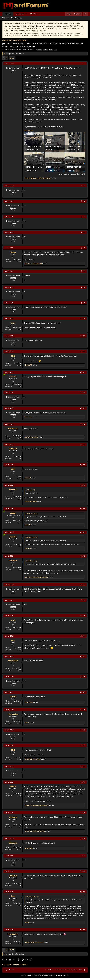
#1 (84, 63)
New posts (20, 14)
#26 (84, 636)
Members (34, 14)
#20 (84, 509)
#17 (84, 444)
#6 (84, 248)
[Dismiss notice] (85, 23)
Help (80, 970)
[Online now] (3, 374)
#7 (84, 271)
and (33, 264)
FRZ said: (29, 490)
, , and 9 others (38, 178)
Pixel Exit (31, 975)
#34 (84, 782)
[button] (26, 14)
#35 (84, 813)
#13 (84, 372)
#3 (84, 201)
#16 (84, 424)
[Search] (85, 14)
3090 (39, 49)
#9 (84, 303)
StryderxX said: (31, 896)
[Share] (81, 63)
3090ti (45, 49)
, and (36, 577)
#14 (84, 392)
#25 (84, 616)
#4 (84, 217)
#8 (84, 287)
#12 (84, 351)
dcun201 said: (30, 561)
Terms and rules (60, 970)
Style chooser (9, 970)
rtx (55, 49)
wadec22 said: (31, 514)
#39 (84, 892)
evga (50, 49)
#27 (84, 656)
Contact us (49, 970)
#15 (84, 408)
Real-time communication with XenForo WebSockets (52, 975)
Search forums (16, 18)
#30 (84, 710)
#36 (84, 838)
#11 (84, 336)
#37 (84, 856)
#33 (84, 766)
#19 (84, 485)
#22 (84, 556)
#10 (84, 318)
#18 (84, 465)
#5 (84, 232)
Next (11, 58)
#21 (84, 532)
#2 (84, 185)
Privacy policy (72, 970)
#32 (84, 745)
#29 (84, 692)
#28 (84, 676)
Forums (8, 14)
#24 (84, 600)
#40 (84, 930)
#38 (84, 871)
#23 (84, 584)
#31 (84, 730)
